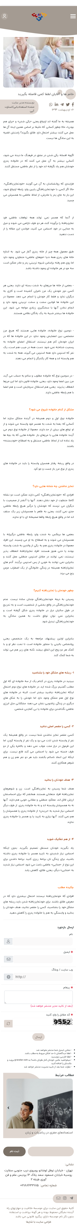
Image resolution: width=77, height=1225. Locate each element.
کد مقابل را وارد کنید (58, 1014)
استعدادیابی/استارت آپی (19, 109)
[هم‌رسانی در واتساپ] (51, 104)
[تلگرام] (71, 1199)
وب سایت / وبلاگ (62, 969)
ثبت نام (14, 1151)
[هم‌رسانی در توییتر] (68, 104)
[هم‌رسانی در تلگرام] (62, 104)
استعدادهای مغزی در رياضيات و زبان (49, 1132)
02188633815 (29, 1185)
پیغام (66, 987)
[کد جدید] (8, 1023)
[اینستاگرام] (64, 1199)
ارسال (38, 1037)
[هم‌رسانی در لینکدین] (56, 104)
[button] (69, 1107)
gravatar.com (21, 1060)
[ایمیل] (58, 1199)
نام (71, 934)
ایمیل (67, 952)
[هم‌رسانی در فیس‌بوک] (73, 104)
